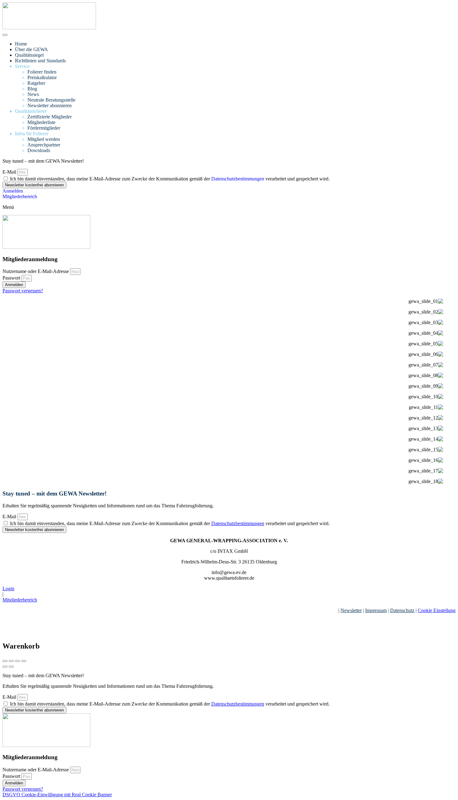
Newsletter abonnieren (49, 105)
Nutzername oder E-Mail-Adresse (35, 271)
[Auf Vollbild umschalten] (17, 661)
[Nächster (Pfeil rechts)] (11, 667)
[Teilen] (11, 661)
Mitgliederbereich (19, 599)
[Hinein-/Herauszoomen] (23, 661)
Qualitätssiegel (29, 55)
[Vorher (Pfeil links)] (4, 667)
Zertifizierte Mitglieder (49, 116)
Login (8, 588)
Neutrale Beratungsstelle (51, 100)
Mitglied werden (43, 139)
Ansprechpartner (43, 144)
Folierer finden (41, 71)
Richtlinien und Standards (40, 60)
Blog (32, 88)
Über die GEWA (31, 49)
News (33, 94)
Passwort (11, 277)
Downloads (38, 150)
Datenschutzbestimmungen (237, 178)
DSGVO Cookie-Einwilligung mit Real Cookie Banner (57, 794)
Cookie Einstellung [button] (437, 610)
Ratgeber (36, 83)
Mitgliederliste (41, 122)
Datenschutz (402, 610)
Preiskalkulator (42, 77)
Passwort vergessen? (22, 290)
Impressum (376, 610)
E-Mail (9, 172)
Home (21, 43)
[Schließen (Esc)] (4, 661)
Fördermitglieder (43, 128)
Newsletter (351, 610)
